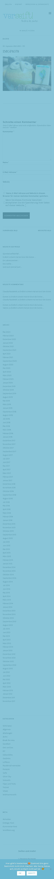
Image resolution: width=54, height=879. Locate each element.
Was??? (31, 873)
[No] (50, 869)
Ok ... (21, 873)
